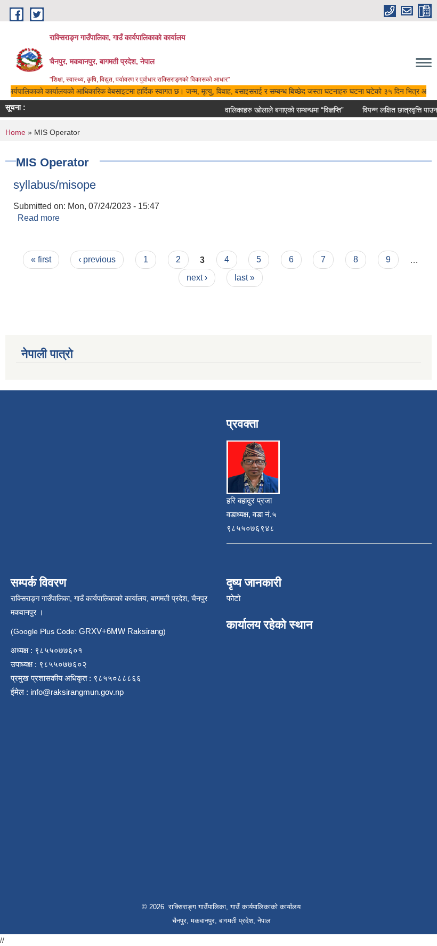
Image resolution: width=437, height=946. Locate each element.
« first (41, 259)
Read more (39, 217)
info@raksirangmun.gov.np (77, 691)
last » (244, 277)
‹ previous (97, 259)
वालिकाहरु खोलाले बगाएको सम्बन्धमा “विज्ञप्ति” (279, 110)
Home (15, 132)
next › (197, 277)
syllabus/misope (54, 184)
